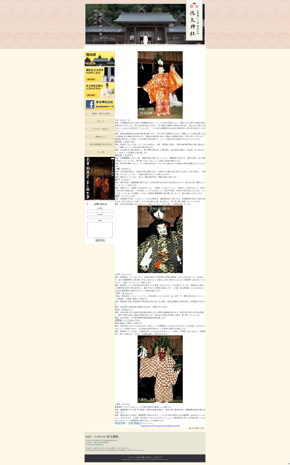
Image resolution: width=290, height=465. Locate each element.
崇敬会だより (100, 137)
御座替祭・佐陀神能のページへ (134, 423)
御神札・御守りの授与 (101, 114)
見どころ (101, 121)
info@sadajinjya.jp (96, 445)
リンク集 (101, 152)
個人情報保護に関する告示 (101, 144)
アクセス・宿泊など (101, 129)
